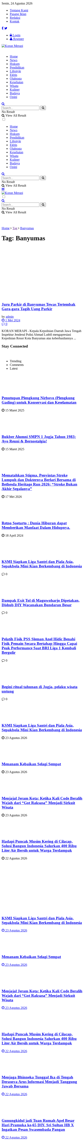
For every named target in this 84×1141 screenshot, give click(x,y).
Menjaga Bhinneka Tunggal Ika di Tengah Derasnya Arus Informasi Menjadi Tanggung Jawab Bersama (39, 1081)
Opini (13, 97)
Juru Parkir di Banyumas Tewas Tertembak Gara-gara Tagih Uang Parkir (38, 306)
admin (10, 316)
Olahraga (16, 78)
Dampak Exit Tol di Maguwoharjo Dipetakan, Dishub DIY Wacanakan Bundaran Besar (41, 602)
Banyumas (27, 228)
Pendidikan (17, 67)
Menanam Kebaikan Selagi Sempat (31, 764)
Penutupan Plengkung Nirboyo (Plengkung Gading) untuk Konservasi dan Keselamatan (39, 400)
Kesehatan (16, 82)
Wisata (14, 86)
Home (14, 56)
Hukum (15, 64)
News (13, 60)
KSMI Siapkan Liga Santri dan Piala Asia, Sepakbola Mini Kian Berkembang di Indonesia (42, 563)
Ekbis (13, 75)
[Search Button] (43, 108)
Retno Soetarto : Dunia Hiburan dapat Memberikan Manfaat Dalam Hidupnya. (36, 525)
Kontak (14, 21)
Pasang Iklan (18, 14)
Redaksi (15, 17)
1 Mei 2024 (12, 320)
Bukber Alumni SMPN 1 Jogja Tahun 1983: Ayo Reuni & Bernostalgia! (39, 439)
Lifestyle (15, 71)
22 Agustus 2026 (15, 1051)
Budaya (15, 93)
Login (16, 35)
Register (18, 39)
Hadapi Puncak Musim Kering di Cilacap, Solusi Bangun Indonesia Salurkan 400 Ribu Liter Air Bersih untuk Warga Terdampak (39, 845)
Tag (14, 228)
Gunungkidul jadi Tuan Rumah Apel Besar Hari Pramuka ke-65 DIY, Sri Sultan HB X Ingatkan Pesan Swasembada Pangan (38, 1125)
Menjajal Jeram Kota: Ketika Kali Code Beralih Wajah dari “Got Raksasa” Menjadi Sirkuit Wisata (42, 802)
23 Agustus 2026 (15, 930)
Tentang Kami (19, 10)
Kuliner (15, 89)
